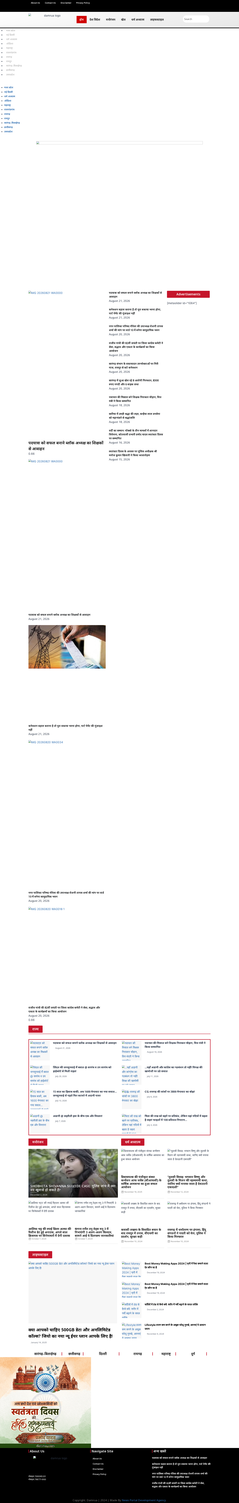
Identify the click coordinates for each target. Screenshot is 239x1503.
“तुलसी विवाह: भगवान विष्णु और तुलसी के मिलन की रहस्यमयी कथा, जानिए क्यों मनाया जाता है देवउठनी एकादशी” (187, 1182)
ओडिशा (9, 43)
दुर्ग (193, 1354)
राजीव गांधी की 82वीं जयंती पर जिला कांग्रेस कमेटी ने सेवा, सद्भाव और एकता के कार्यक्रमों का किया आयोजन (136, 347)
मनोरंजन (110, 19)
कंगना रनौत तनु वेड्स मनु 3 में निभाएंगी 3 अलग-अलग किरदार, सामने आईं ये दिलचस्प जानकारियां (94, 1232)
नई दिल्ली (10, 34)
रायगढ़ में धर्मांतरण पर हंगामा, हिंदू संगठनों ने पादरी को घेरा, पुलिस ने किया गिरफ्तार (186, 1233)
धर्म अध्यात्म (137, 19)
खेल (123, 19)
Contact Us (50, 3)
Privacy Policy (83, 3)
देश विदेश (95, 19)
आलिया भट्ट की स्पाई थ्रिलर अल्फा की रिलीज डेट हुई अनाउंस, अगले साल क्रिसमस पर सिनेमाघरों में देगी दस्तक (49, 1232)
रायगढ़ (9, 56)
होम (82, 19)
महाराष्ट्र (9, 47)
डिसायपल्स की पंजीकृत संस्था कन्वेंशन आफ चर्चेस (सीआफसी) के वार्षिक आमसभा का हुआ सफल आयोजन (141, 1182)
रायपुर (9, 61)
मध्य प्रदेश (10, 30)
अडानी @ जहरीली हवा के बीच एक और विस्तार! (77, 1116)
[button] (119, 83)
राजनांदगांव (11, 52)
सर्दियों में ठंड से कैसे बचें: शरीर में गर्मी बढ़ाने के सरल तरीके (171, 1304)
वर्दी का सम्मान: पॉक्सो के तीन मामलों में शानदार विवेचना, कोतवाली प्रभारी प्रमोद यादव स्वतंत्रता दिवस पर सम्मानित (136, 434)
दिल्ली (103, 1354)
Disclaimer (66, 3)
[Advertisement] (119, 263)
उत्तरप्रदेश (10, 74)
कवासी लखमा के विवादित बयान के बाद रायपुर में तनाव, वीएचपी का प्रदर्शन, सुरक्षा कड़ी (141, 1233)
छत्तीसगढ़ (10, 70)
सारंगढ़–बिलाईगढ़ (14, 65)
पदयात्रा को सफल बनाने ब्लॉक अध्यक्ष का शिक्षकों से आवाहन (59, 614)
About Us (35, 3)
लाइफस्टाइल (157, 19)
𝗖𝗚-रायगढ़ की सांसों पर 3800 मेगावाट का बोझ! (170, 1091)
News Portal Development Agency (144, 1500)
